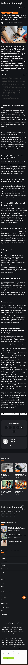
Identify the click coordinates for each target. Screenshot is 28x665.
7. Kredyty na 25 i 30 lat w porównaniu (12, 92)
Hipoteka (10, 633)
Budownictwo (4, 561)
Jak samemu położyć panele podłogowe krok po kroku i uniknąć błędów (16, 542)
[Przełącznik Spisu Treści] (23, 75)
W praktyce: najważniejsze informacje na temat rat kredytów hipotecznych (13, 97)
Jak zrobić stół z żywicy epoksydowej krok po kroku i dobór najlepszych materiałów (17, 535)
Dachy (11, 640)
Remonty (3, 579)
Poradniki (3, 565)
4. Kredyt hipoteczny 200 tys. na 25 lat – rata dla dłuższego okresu (13, 85)
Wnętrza (3, 575)
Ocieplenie (4, 638)
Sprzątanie (10, 644)
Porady (2, 586)
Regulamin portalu (5, 607)
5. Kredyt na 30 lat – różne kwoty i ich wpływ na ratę (14, 88)
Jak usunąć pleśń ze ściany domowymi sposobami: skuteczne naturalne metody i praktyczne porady (16, 528)
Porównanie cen (5, 636)
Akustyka (8, 646)
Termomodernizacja (15, 631)
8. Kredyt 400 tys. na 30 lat (9, 93)
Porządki (11, 642)
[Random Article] (19, 7)
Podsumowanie (6, 95)
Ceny (12, 646)
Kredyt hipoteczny (18, 640)
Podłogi (23, 644)
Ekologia (19, 633)
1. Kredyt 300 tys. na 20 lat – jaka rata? (12, 77)
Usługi (15, 642)
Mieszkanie (10, 638)
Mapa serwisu (4, 614)
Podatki (14, 633)
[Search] (22, 7)
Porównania (17, 646)
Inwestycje (20, 642)
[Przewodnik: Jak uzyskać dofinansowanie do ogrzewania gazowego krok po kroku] (21, 484)
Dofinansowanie (5, 640)
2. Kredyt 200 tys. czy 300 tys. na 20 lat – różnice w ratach (12, 79)
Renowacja (4, 644)
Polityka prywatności (5, 610)
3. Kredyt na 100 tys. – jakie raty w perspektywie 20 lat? (14, 82)
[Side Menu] (24, 7)
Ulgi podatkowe (17, 644)
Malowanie (4, 633)
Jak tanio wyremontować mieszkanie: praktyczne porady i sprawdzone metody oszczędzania (7, 475)
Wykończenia (5, 642)
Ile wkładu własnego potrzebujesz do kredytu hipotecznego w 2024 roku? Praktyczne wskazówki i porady (7, 492)
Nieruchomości (15, 12)
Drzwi (3, 646)
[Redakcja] (2, 22)
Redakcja (6, 22)
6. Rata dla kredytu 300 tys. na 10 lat (11, 90)
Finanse (3, 12)
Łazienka (12, 636)
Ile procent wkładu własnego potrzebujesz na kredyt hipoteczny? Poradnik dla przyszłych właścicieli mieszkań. (20, 475)
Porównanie (18, 636)
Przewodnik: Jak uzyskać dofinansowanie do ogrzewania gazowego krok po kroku (20, 492)
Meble (20, 638)
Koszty (2, 572)
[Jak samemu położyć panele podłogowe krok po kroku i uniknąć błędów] (4, 543)
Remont (3, 558)
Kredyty (8, 12)
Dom (22, 631)
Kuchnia (16, 638)
